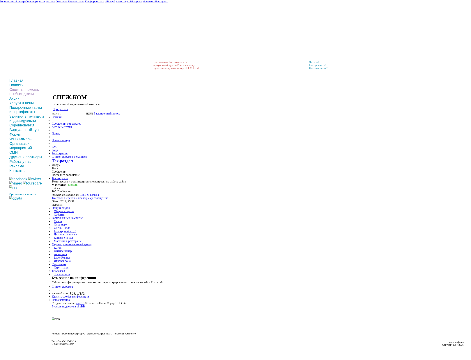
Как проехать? (317, 65)
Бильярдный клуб (65, 231)
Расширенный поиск (107, 113)
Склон (58, 221)
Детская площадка (65, 234)
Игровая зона (62, 260)
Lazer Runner (62, 257)
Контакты (17, 171)
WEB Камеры (20, 139)
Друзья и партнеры (25, 157)
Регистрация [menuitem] (60, 153)
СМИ (13, 152)
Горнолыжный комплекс (67, 217)
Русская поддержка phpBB (68, 306)
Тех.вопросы (60, 178)
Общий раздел (61, 207)
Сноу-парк (60, 224)
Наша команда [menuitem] (61, 140)
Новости (16, 85)
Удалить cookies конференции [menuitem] (70, 296)
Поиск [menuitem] (56, 133)
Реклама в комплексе (125, 333)
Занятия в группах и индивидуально (26, 118)
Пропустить (60, 109)
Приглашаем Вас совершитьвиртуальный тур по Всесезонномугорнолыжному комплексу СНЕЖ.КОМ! (176, 65)
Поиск (89, 113)
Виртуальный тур (24, 130)
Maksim (72, 184)
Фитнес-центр (63, 250)
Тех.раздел (62, 160)
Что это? (314, 62)
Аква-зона (60, 254)
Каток (57, 247)
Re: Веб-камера (89, 194)
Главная (16, 80)
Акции (14, 98)
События (59, 214)
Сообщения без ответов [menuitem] (66, 123)
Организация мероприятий (20, 146)
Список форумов (62, 286)
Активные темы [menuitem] (62, 126)
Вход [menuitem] (55, 150)
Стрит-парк (59, 264)
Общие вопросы (64, 211)
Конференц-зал (63, 237)
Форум (15, 134)
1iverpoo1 (57, 198)
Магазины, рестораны (68, 241)
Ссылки (57, 117)
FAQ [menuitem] (55, 146)
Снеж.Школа (62, 227)
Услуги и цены (21, 103)
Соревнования (21, 125)
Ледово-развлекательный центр (71, 244)
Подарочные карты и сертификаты (25, 109)
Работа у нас (20, 162)
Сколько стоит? (318, 68)
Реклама (16, 166)
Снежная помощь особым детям (24, 91)
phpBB (80, 303)
